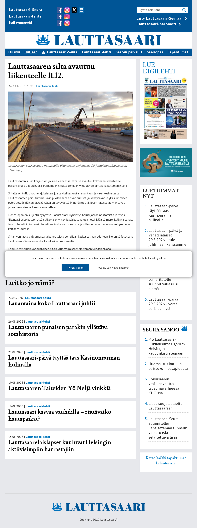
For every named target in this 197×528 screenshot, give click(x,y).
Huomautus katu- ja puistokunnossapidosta (168, 366)
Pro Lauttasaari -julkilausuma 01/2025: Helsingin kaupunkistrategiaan (167, 346)
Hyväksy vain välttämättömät (113, 267)
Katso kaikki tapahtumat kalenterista (166, 461)
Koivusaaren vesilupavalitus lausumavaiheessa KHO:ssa (164, 386)
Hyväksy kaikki (75, 267)
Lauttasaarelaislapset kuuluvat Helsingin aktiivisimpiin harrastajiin (59, 446)
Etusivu (14, 52)
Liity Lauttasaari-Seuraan (160, 18)
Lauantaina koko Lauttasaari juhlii (51, 303)
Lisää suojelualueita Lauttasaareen (165, 406)
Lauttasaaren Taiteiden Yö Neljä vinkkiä (59, 388)
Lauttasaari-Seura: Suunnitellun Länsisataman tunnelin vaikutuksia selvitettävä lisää (168, 428)
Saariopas (155, 52)
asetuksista (124, 258)
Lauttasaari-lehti (25, 16)
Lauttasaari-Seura (25, 9)
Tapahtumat (178, 52)
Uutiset (30, 52)
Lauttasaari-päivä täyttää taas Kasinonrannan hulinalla (64, 361)
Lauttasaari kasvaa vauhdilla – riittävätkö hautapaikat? (59, 415)
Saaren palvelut (129, 52)
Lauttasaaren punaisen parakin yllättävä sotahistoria (58, 330)
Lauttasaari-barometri (157, 24)
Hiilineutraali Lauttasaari (21, 22)
